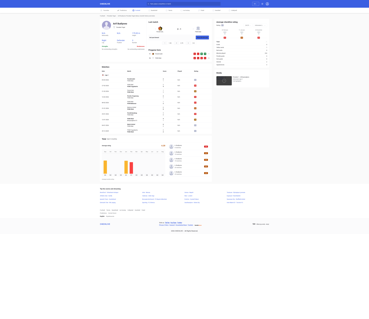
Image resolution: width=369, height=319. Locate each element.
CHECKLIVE (105, 4)
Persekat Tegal (111, 16)
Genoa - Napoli (188, 192)
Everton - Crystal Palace (191, 199)
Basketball (115, 210)
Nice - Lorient (188, 196)
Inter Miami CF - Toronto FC (235, 202)
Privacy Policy (164, 225)
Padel (143, 210)
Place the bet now (202, 37)
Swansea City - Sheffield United (236, 199)
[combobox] (255, 4)
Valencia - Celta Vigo (148, 196)
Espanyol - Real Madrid (233, 196)
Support (172, 225)
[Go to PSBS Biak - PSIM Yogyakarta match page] (156, 85)
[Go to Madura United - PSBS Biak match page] (156, 108)
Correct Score (112, 213)
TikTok (167, 223)
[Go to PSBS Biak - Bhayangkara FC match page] (156, 119)
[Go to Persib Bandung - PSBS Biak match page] (156, 114)
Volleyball (130, 210)
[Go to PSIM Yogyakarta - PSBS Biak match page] (156, 131)
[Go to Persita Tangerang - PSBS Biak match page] (156, 97)
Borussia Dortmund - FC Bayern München (154, 199)
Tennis (108, 210)
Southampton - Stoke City (192, 202)
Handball (137, 210)
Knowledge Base (181, 225)
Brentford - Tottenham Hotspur (109, 192)
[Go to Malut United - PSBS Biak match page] (156, 125)
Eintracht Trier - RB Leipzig (108, 202)
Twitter (179, 223)
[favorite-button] (155, 29)
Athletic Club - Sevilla (106, 196)
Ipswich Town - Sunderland (108, 199)
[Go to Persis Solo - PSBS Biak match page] (156, 91)
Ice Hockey (123, 210)
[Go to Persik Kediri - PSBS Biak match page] (156, 80)
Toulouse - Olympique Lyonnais (236, 192)
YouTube (173, 223)
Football (102, 16)
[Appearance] (262, 4)
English (102, 216)
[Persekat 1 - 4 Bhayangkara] (224, 80)
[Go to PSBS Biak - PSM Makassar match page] (156, 102)
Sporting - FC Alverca (148, 202)
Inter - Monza (146, 192)
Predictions (103, 213)
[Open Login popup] (267, 4)
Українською (110, 216)
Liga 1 (107, 75)
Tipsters (190, 225)
